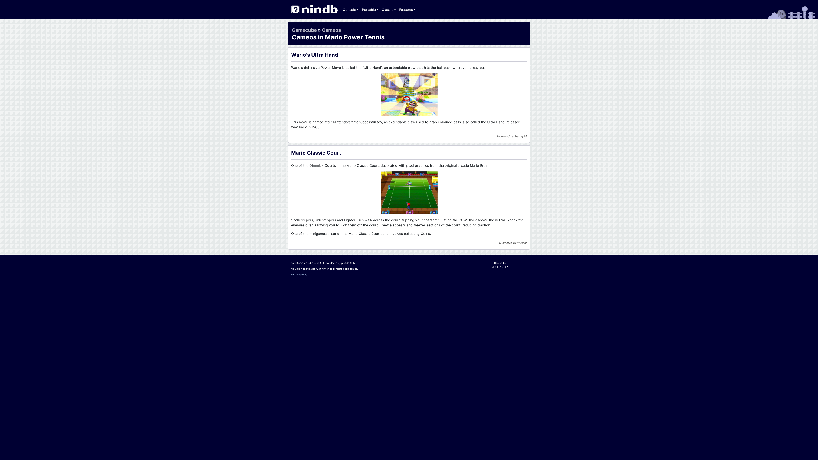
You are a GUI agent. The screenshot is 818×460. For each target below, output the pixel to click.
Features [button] (406, 9)
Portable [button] (369, 9)
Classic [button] (387, 9)
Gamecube (304, 30)
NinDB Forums (299, 274)
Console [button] (349, 9)
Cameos (331, 30)
